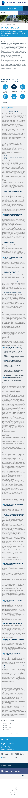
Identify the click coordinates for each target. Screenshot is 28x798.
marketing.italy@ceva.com (7, 749)
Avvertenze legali (7, 723)
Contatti (5, 725)
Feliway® (4, 757)
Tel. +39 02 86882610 (6, 748)
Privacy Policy (6, 729)
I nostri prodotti (18, 760)
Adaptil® (16, 757)
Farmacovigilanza (7, 727)
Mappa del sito (14, 785)
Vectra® (3, 760)
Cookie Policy (14, 787)
